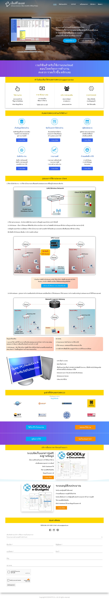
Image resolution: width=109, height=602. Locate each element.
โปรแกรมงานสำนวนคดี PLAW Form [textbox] (17, 537)
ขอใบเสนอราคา (84, 4)
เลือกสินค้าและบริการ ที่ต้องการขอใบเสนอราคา (20, 535)
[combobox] (54, 537)
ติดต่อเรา (100, 4)
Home (55, 4)
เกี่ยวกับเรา (93, 4)
